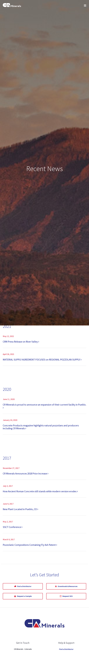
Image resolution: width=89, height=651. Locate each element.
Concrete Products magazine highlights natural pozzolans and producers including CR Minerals (41, 427)
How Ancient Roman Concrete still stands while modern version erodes (40, 491)
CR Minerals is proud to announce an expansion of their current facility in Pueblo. (44, 404)
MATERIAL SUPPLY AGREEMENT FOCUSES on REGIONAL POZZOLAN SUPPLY (42, 359)
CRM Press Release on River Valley (20, 341)
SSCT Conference (12, 527)
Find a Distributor (23, 586)
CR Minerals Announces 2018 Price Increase (25, 473)
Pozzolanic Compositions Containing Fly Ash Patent (29, 544)
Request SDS (67, 596)
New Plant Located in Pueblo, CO (20, 509)
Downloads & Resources (67, 586)
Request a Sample (24, 596)
